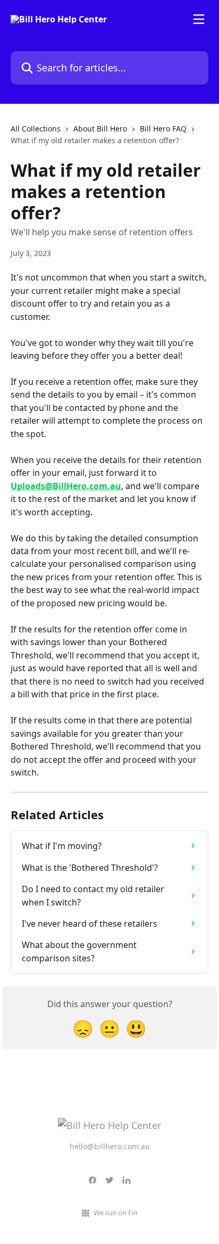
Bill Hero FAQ (163, 128)
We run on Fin (116, 1212)
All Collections (36, 128)
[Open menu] (198, 19)
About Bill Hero (100, 128)
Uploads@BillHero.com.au (66, 486)
